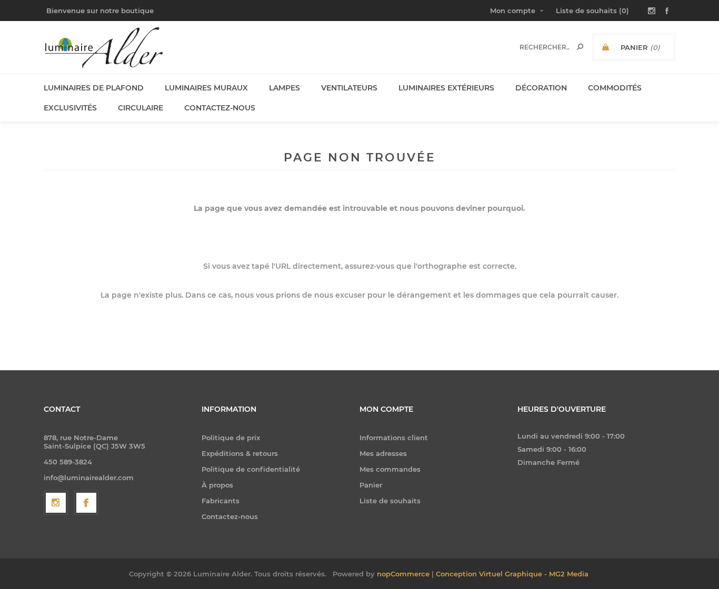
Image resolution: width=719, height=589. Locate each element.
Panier (370, 485)
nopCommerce (403, 574)
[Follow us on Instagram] (56, 503)
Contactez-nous (230, 516)
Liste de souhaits (390, 500)
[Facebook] (86, 503)
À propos (217, 485)
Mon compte (512, 10)
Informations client (393, 437)
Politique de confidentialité (251, 469)
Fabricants (220, 500)
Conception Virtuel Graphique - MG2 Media (512, 574)
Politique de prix (231, 437)
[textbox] (545, 47)
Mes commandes (390, 469)
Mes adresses (383, 453)
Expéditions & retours (240, 453)
